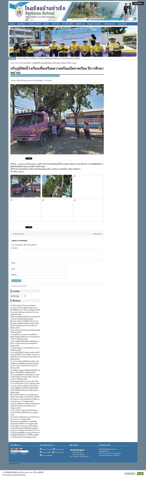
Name (13, 263)
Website (14, 275)
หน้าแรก (12, 24)
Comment (14, 248)
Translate (23, 453)
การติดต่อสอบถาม (109, 24)
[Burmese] (21, 449)
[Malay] (16, 449)
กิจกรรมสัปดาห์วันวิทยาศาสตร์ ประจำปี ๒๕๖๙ (24, 312)
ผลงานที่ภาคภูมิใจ (67, 24)
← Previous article (18, 234)
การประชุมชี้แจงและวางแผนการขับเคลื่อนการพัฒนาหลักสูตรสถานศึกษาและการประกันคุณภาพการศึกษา (25, 337)
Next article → (98, 234)
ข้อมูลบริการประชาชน (94, 24)
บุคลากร (46, 24)
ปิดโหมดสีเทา (138, 3)
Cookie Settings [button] (130, 473)
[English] (11, 449)
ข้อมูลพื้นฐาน (22, 24)
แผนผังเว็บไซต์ (122, 24)
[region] (73, 42)
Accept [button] (140, 473)
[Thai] (14, 449)
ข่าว (16, 63)
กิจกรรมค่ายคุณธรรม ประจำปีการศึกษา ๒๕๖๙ (24, 348)
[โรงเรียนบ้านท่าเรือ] (73, 11)
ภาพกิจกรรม (55, 24)
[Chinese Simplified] (19, 449)
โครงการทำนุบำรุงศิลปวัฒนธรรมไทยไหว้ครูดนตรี (25, 330)
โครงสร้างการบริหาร (34, 24)
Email (13, 269)
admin (29, 80)
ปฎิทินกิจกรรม (80, 24)
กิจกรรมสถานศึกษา (37, 80)
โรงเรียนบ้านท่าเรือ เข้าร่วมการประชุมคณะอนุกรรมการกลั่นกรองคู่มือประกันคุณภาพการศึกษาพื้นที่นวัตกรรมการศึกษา (24, 307)
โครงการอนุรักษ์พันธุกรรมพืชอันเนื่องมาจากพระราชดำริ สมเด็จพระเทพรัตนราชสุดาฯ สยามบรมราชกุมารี (24, 377)
